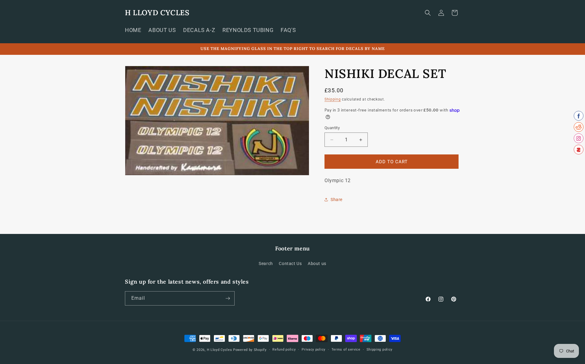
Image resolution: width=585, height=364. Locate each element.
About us (317, 263)
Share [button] (336, 199)
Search (266, 263)
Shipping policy (380, 350)
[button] (427, 12)
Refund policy (284, 350)
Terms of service (346, 350)
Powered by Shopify (250, 350)
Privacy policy (313, 350)
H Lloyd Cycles (219, 350)
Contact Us (290, 263)
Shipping (332, 99)
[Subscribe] (227, 298)
